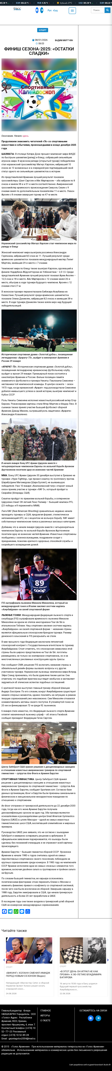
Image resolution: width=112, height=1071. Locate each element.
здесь (25, 135)
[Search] (107, 10)
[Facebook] (37, 10)
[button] (4, 960)
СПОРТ (42, 30)
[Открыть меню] (72, 10)
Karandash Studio (101, 1065)
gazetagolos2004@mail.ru (22, 1038)
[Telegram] (41, 10)
